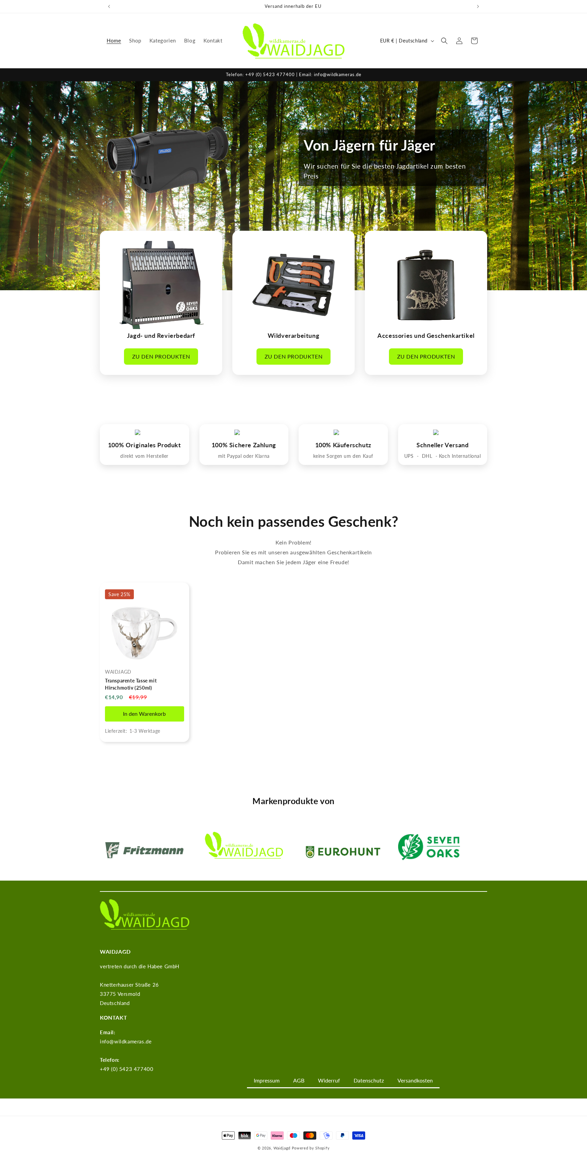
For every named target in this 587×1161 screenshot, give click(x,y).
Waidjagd (281, 1148)
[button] (444, 40)
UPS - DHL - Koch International (442, 456)
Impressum (267, 1080)
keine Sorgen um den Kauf (343, 456)
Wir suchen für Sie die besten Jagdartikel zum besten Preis (385, 171)
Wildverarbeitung (294, 335)
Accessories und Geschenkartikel (426, 335)
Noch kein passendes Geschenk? (293, 521)
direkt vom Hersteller (144, 456)
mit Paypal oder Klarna (244, 456)
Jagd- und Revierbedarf (161, 335)
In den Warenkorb (144, 713)
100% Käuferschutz (343, 445)
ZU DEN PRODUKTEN (161, 356)
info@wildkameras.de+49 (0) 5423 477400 (126, 1050)
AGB (298, 1080)
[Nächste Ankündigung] (477, 6)
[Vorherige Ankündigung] (109, 6)
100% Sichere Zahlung (244, 445)
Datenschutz (369, 1080)
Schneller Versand (442, 445)
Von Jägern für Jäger (369, 145)
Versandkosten (415, 1080)
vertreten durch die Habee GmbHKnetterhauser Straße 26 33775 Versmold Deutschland (139, 984)
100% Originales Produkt (144, 445)
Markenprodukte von (293, 801)
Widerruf (329, 1080)
